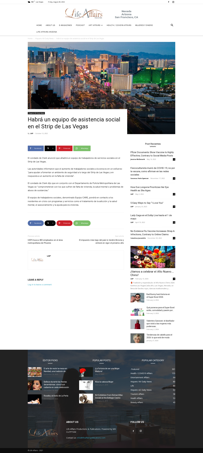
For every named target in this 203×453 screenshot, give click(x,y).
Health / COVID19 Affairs (119, 25)
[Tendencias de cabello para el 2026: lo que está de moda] (137, 338)
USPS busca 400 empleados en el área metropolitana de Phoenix (45, 241)
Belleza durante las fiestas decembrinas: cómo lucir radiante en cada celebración (56, 384)
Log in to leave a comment (40, 284)
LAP (31, 133)
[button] (172, 25)
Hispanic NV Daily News (44, 38)
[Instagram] (173, 2)
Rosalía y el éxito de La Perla (56, 396)
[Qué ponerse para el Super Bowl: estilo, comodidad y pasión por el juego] (137, 311)
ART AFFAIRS (94, 25)
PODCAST (80, 25)
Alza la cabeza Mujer (104, 382)
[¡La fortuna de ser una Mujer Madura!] (86, 372)
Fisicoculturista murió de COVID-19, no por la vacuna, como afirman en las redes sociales (152, 171)
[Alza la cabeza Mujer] (86, 385)
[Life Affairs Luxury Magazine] (101, 13)
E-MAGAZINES (65, 25)
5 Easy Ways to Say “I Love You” (146, 202)
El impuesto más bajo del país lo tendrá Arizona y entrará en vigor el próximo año (101, 241)
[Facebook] (169, 2)
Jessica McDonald (137, 159)
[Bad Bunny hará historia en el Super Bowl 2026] (137, 298)
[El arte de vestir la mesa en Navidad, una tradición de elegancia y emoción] (35, 372)
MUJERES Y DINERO (144, 25)
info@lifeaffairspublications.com (91, 437)
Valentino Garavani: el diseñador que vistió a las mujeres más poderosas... (160, 323)
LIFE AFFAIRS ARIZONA (46, 32)
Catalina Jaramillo (138, 238)
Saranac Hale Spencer (139, 178)
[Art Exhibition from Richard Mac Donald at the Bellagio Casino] (86, 398)
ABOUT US (50, 25)
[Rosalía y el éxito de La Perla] (35, 399)
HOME (39, 25)
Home (30, 38)
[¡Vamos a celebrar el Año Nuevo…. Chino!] (152, 257)
